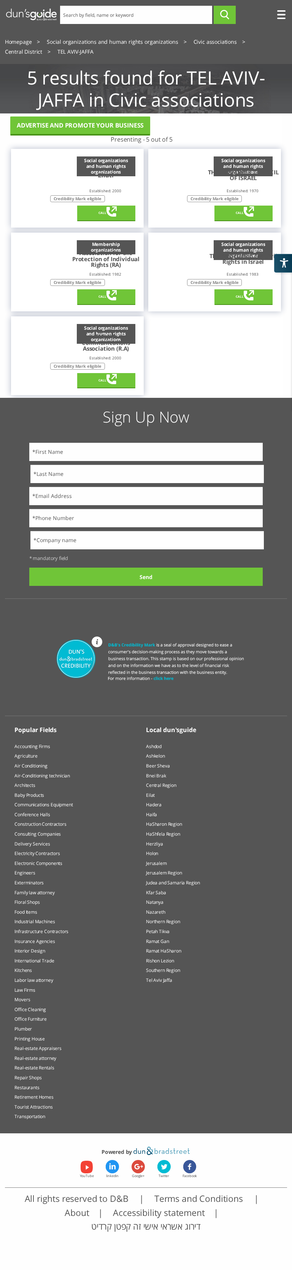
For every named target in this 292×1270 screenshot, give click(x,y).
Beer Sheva (158, 766)
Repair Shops (27, 1077)
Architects (24, 785)
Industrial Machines (34, 921)
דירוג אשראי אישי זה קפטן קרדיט (146, 1226)
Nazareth (155, 912)
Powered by (117, 1151)
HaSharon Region (164, 824)
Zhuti (105, 175)
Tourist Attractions (33, 1107)
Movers (22, 999)
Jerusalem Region (164, 873)
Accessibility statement (159, 1212)
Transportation (29, 1116)
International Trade (34, 960)
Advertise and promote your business (80, 125)
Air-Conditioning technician (42, 775)
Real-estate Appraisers (37, 1048)
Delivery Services (32, 844)
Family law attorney (34, 892)
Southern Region (163, 970)
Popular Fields (35, 730)
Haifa (151, 814)
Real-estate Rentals (34, 1067)
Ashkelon (155, 756)
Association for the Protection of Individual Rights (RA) (106, 259)
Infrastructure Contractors (41, 931)
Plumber (23, 1029)
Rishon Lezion (160, 960)
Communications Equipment (43, 804)
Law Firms (24, 990)
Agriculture (25, 756)
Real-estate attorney (35, 1058)
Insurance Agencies (34, 941)
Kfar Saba (156, 892)
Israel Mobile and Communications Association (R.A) (105, 342)
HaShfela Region (163, 834)
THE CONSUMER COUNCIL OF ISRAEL (243, 175)
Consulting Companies (37, 834)
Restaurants (26, 1087)
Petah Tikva (158, 931)
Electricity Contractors (37, 853)
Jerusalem (156, 863)
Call (102, 213)
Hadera (154, 804)
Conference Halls (32, 814)
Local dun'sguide (171, 730)
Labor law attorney (33, 980)
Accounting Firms (32, 746)
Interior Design (29, 951)
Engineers (24, 873)
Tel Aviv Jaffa (159, 980)
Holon (152, 853)
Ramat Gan (157, 941)
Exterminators (29, 882)
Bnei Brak (156, 775)
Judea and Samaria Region (173, 882)
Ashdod (154, 746)
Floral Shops (27, 902)
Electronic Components (38, 863)
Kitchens (23, 970)
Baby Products (29, 795)
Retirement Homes (33, 1097)
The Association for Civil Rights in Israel (243, 259)
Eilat (150, 795)
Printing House (29, 1038)
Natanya (154, 902)
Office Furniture (30, 1019)
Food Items (25, 912)
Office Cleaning (30, 1009)
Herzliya (154, 844)
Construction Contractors (40, 824)
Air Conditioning (30, 766)
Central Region (161, 785)
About (77, 1212)
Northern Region (163, 921)
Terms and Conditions (199, 1198)
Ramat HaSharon (163, 951)
